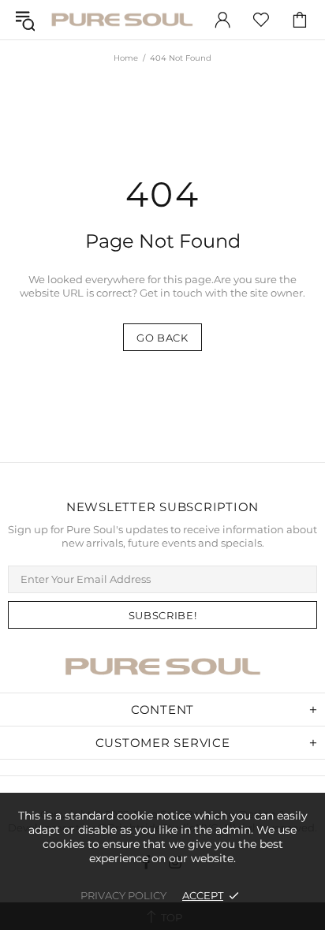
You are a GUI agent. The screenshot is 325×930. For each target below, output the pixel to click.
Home (126, 58)
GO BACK (162, 337)
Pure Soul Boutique (121, 19)
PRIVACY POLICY (123, 895)
